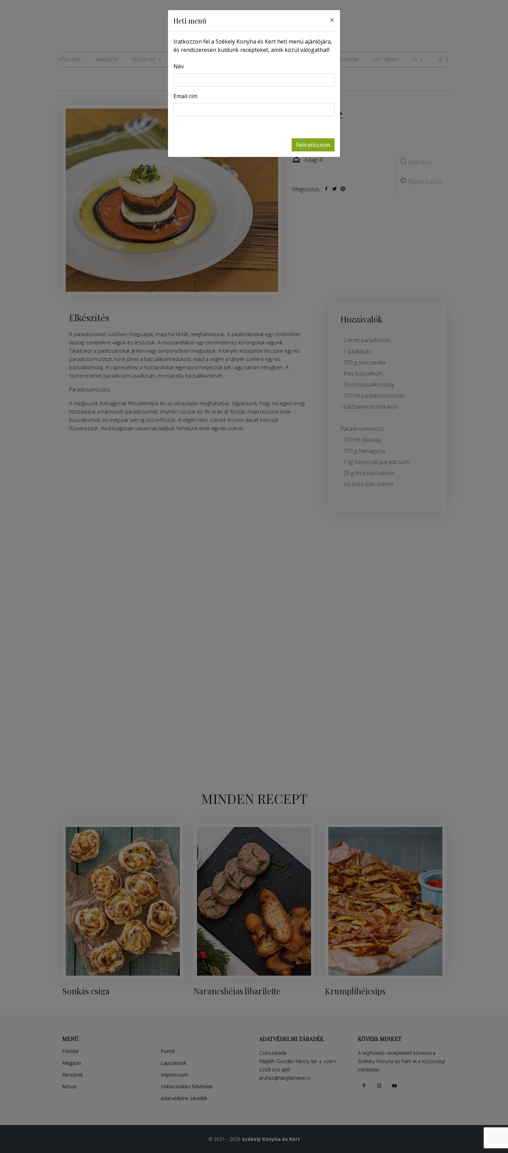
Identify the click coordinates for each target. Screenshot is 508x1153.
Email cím (185, 96)
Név (178, 66)
